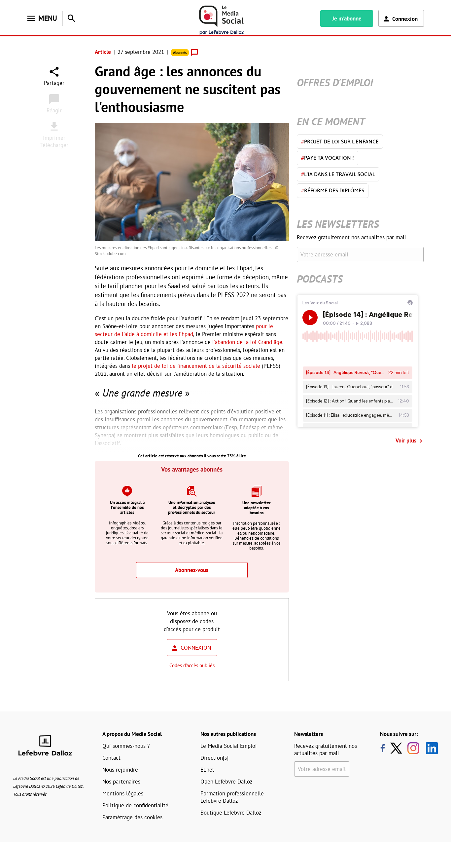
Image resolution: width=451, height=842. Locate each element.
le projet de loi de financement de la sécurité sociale (196, 365)
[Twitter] (397, 748)
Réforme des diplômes (332, 190)
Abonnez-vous (191, 570)
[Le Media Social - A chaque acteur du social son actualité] (221, 20)
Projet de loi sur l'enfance (340, 141)
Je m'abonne (347, 18)
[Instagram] (413, 748)
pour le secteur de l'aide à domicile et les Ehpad (184, 330)
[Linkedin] (429, 748)
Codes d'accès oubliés (192, 665)
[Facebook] (383, 748)
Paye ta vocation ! (327, 158)
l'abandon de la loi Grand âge (247, 342)
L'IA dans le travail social (338, 174)
